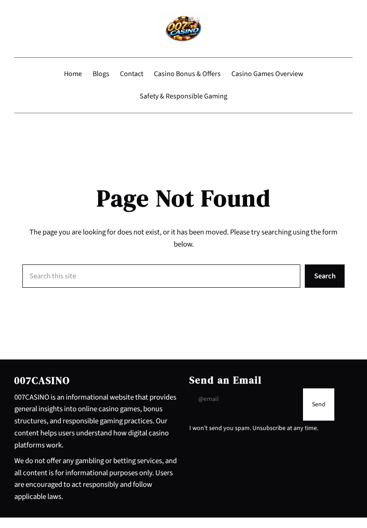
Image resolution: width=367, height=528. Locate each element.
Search (325, 276)
